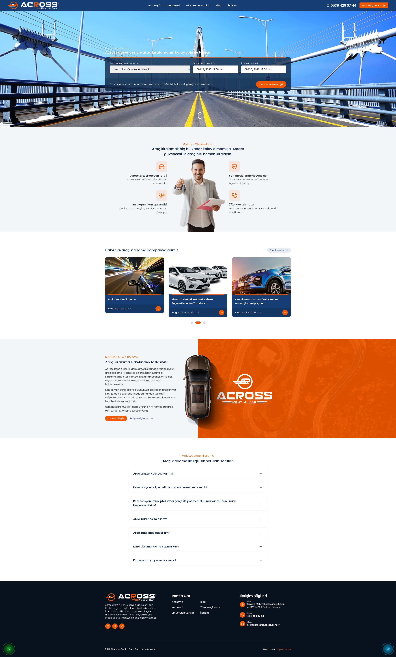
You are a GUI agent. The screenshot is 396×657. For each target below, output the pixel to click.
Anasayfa (177, 602)
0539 (343, 5)
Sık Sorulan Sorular (198, 5)
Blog (218, 5)
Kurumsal (174, 5)
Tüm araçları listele (268, 84)
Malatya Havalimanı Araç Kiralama (194, 299)
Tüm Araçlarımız (210, 607)
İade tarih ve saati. (249, 63)
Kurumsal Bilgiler (116, 418)
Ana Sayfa (154, 5)
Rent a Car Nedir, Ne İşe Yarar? (254, 299)
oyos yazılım (284, 649)
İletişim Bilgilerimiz (139, 418)
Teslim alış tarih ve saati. (204, 63)
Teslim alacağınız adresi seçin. (124, 63)
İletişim (232, 5)
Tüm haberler (276, 250)
